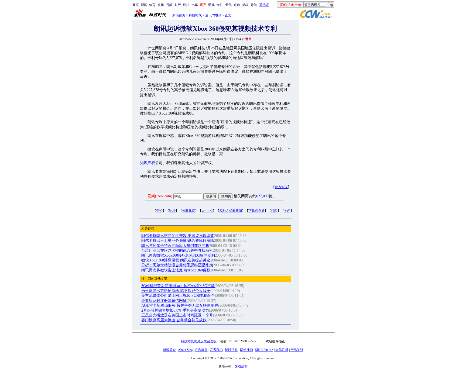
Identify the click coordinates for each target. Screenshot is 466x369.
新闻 (144, 5)
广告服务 (201, 350)
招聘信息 (231, 350)
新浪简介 (169, 350)
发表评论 (281, 187)
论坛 (172, 211)
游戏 (211, 5)
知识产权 (147, 163)
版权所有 (241, 366)
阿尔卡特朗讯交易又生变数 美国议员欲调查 (177, 236)
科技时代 (195, 15)
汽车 (194, 5)
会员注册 (281, 350)
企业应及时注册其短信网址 (164, 301)
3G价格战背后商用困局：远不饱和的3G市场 (178, 286)
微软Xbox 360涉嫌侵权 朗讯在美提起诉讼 (175, 260)
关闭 (287, 211)
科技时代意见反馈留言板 (199, 341)
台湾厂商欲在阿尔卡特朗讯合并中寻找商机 (177, 251)
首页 (135, 5)
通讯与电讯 (213, 15)
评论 (159, 211)
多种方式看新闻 (230, 211)
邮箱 (245, 5)
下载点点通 (256, 211)
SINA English (264, 350)
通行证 (264, 5)
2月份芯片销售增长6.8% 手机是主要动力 (175, 310)
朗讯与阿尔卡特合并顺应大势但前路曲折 (175, 246)
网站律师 (246, 350)
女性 (220, 5)
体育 (152, 5)
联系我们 (216, 350)
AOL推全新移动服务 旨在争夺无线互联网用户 (179, 306)
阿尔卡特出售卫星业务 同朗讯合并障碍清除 (177, 241)
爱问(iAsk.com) (160, 196)
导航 (254, 5)
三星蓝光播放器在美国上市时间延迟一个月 (177, 315)
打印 (274, 211)
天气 (228, 5)
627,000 (262, 196)
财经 (177, 5)
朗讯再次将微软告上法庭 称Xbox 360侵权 (175, 270)
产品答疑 (296, 350)
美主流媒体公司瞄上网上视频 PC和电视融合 (178, 296)
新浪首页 (178, 15)
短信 (237, 5)
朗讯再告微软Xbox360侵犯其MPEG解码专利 (178, 255)
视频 (169, 5)
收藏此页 (188, 211)
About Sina (185, 350)
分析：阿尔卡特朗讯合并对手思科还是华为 (177, 265)
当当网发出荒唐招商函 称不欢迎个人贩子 (175, 291)
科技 (186, 5)
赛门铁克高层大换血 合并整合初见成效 (174, 320)
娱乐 (160, 5)
